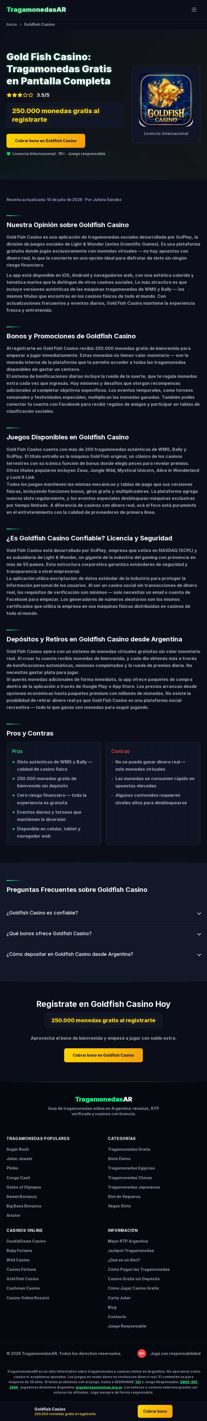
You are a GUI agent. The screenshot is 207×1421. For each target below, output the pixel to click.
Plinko (12, 1168)
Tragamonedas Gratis (129, 1149)
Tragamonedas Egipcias (131, 1168)
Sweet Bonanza (21, 1196)
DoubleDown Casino (26, 1241)
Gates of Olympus (23, 1187)
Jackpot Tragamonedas (131, 1250)
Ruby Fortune (19, 1250)
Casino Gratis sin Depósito (134, 1278)
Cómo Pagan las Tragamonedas (139, 1269)
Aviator (13, 1215)
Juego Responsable (127, 1326)
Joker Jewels (19, 1158)
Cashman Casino (23, 1288)
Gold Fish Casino (22, 1278)
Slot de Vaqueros (124, 1196)
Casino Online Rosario (27, 1298)
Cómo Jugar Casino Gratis (133, 1288)
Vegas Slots (119, 1206)
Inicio (11, 24)
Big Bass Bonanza (23, 1206)
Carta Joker (119, 1298)
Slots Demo (119, 1158)
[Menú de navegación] (194, 9)
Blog (112, 1307)
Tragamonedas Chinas (130, 1177)
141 (138, 1382)
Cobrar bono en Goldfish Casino (46, 140)
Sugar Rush (17, 1149)
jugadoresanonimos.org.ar (99, 1387)
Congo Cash (18, 1177)
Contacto (117, 1316)
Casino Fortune (21, 1269)
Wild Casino (18, 1260)
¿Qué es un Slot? (124, 1260)
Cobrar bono (155, 1411)
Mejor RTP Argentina (128, 1241)
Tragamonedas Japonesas (134, 1187)
